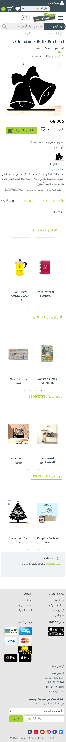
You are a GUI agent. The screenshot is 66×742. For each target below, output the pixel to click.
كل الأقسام (57, 33)
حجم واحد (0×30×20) (43, 142)
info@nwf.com (15, 190)
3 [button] (33, 307)
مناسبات (43, 33)
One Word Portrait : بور (47, 461)
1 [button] (44, 307)
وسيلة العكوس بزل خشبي (18, 381)
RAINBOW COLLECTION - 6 (20, 296)
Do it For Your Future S (45, 294)
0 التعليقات (37, 56)
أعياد (27, 33)
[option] (33, 89)
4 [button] (27, 307)
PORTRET (56, 52)
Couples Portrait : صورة (47, 540)
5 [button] (22, 307)
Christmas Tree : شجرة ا (18, 540)
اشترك (15, 718)
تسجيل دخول (53, 3)
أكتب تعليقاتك (53, 563)
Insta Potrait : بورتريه (18, 461)
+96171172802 (55, 683)
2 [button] (38, 307)
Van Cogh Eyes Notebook (47, 381)
